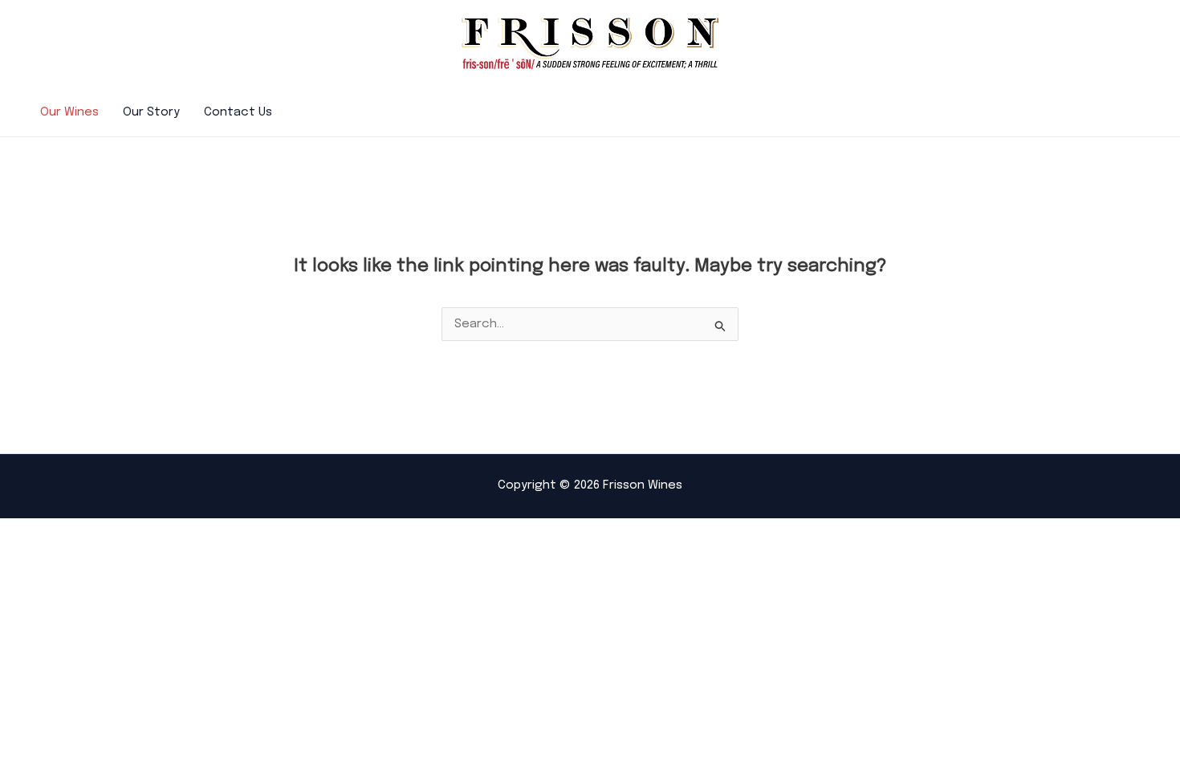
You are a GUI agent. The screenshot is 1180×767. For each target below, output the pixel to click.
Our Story (151, 112)
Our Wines (69, 112)
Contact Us (238, 112)
